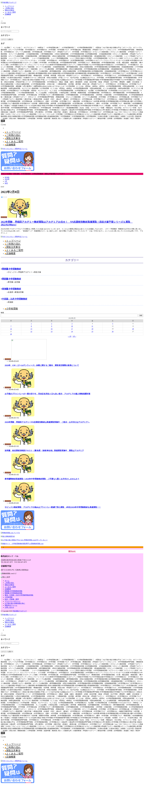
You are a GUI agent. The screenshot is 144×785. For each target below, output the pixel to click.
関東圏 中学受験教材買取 (13, 591)
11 (92, 326)
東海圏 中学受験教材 (11, 289)
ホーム (7, 581)
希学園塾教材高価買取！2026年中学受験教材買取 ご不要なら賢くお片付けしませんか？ (42, 479)
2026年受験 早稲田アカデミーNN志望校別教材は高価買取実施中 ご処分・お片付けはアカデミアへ (47, 422)
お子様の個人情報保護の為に (15, 603)
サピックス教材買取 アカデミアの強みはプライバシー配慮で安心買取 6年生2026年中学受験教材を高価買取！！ (53, 507)
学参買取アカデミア (20, 611)
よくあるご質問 (10, 12)
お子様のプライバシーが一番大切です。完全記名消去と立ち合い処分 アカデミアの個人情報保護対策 (47, 394)
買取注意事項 (9, 10)
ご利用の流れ (9, 8)
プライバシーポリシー (12, 601)
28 (11, 334)
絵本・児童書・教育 (12, 599)
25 (92, 331)
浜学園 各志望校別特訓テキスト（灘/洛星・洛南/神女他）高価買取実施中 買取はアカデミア (44, 450)
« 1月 (69, 336)
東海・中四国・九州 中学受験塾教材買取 (19, 595)
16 (51, 329)
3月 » (74, 336)
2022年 (7, 179)
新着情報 (4, 217)
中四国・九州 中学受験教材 (14, 299)
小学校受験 (12, 308)
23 (51, 331)
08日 (6, 183)
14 (11, 329)
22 (31, 331)
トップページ (9, 6)
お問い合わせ (9, 607)
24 (72, 331)
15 (31, 329)
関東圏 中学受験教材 (11, 269)
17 (72, 329)
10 (72, 326)
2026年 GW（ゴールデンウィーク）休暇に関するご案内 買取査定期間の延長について (42, 365)
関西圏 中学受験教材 (11, 279)
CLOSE (3, 23)
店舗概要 (8, 14)
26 (112, 331)
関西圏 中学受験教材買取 (13, 593)
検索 (3, 120)
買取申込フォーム (11, 605)
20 (133, 329)
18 (92, 329)
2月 (6, 181)
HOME (7, 177)
